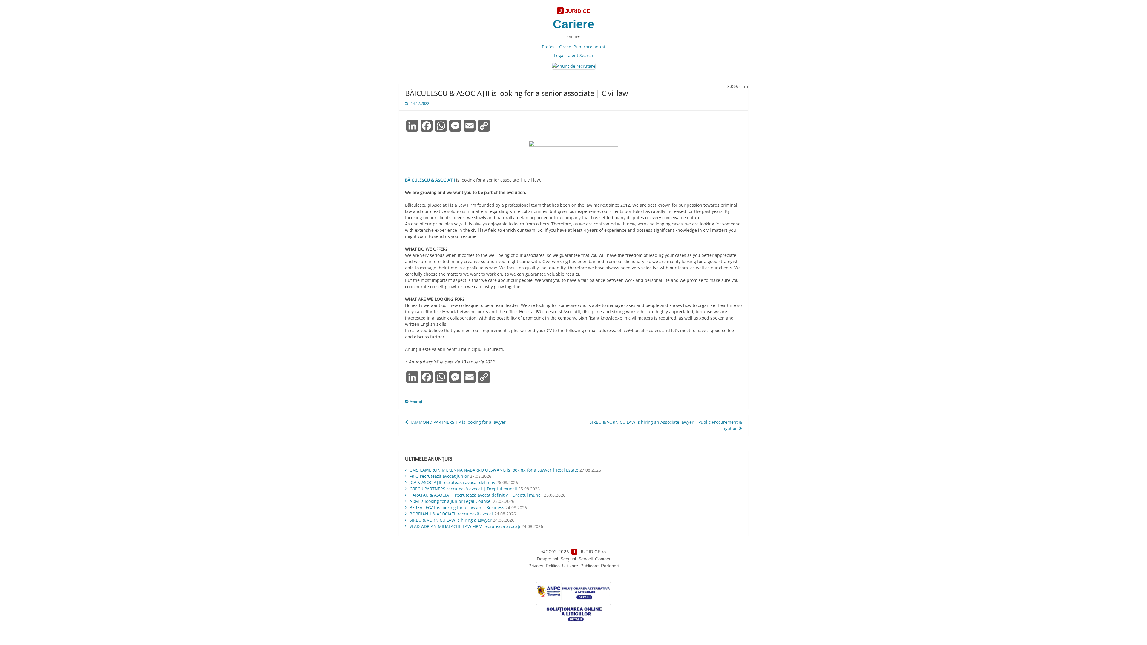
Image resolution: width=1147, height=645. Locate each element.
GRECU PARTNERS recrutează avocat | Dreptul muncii (463, 489)
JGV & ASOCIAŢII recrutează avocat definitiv (452, 482)
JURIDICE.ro (593, 551)
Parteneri (610, 565)
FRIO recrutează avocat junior (439, 476)
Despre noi (547, 558)
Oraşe (565, 47)
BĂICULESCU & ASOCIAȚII (430, 180)
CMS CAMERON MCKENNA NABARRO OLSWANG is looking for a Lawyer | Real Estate (494, 470)
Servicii (585, 558)
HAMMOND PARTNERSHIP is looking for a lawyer (457, 422)
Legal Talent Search (573, 55)
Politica (553, 565)
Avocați (416, 401)
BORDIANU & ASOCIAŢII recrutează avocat (451, 514)
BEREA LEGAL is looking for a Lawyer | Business (457, 507)
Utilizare (570, 565)
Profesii (549, 47)
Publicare (589, 565)
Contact (602, 558)
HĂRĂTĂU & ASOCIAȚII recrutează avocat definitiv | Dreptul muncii (476, 495)
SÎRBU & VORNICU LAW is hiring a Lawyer (451, 520)
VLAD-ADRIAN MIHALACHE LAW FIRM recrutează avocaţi (465, 526)
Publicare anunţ (589, 47)
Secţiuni (568, 558)
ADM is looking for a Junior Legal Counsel (451, 501)
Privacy (535, 565)
